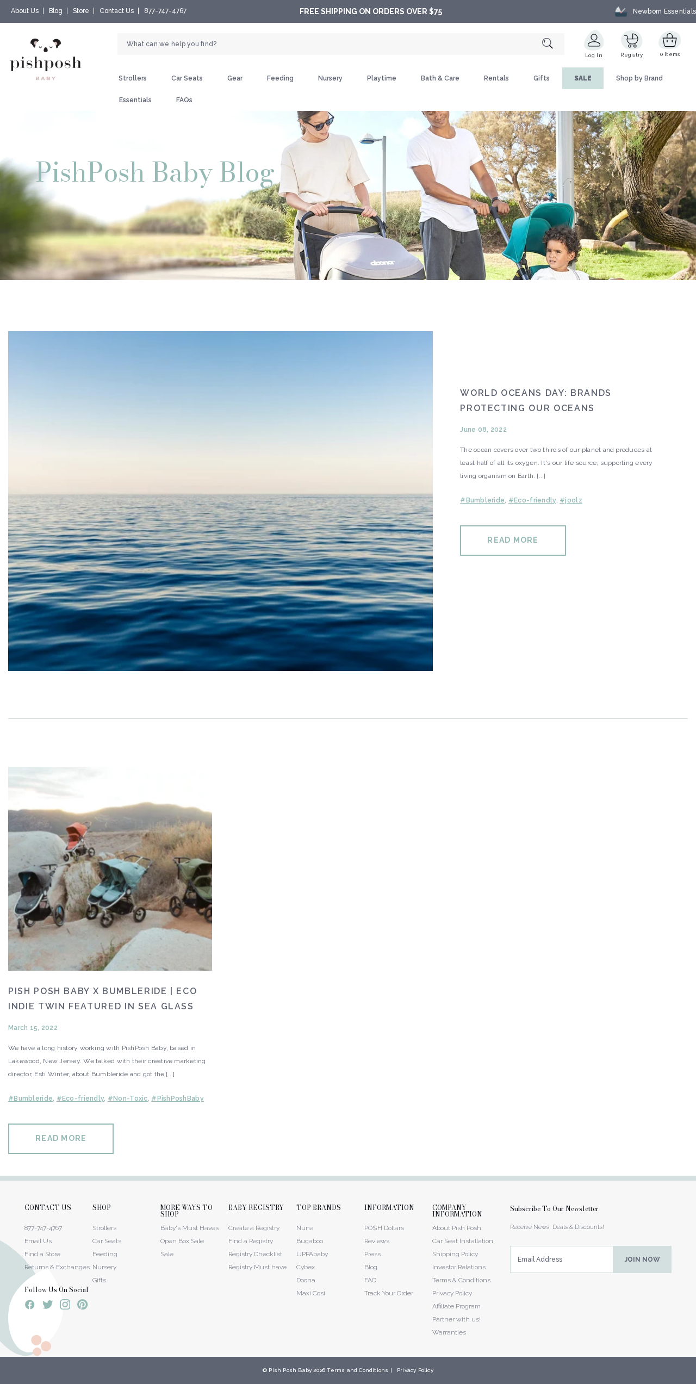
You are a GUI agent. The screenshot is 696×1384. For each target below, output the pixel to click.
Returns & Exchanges (57, 1267)
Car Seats (187, 78)
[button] (695, 1378)
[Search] (553, 44)
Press (372, 1254)
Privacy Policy (452, 1293)
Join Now (642, 1259)
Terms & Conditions (461, 1280)
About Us (25, 11)
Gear (235, 78)
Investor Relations (459, 1267)
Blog (56, 11)
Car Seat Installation (462, 1241)
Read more (512, 540)
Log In (593, 55)
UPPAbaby (312, 1254)
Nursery (330, 78)
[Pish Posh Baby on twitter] (47, 1306)
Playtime (381, 78)
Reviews (376, 1241)
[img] (220, 501)
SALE (583, 78)
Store (81, 11)
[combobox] (340, 44)
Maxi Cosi (310, 1293)
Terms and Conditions (357, 1370)
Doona (305, 1280)
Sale (166, 1254)
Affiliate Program (456, 1306)
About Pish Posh (456, 1228)
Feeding (280, 78)
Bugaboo (309, 1241)
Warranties (449, 1332)
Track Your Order (388, 1293)
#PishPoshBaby (177, 1098)
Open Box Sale (182, 1241)
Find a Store (42, 1254)
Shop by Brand (639, 78)
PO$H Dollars (384, 1228)
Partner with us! (456, 1319)
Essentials (135, 100)
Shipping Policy (455, 1254)
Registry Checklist (255, 1254)
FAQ (370, 1280)
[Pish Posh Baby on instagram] (65, 1306)
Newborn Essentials (664, 11)
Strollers (133, 78)
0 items (670, 54)
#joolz (571, 500)
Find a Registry (250, 1241)
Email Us (38, 1241)
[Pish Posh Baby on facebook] (29, 1306)
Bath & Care (440, 78)
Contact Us (117, 11)
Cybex (305, 1267)
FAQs (184, 100)
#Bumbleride (482, 500)
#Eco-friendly (532, 500)
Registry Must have (257, 1267)
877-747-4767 (165, 11)
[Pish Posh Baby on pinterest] (82, 1306)
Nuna (305, 1228)
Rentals (496, 78)
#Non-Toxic (128, 1098)
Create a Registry (253, 1228)
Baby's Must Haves (189, 1228)
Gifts (541, 78)
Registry (631, 55)
